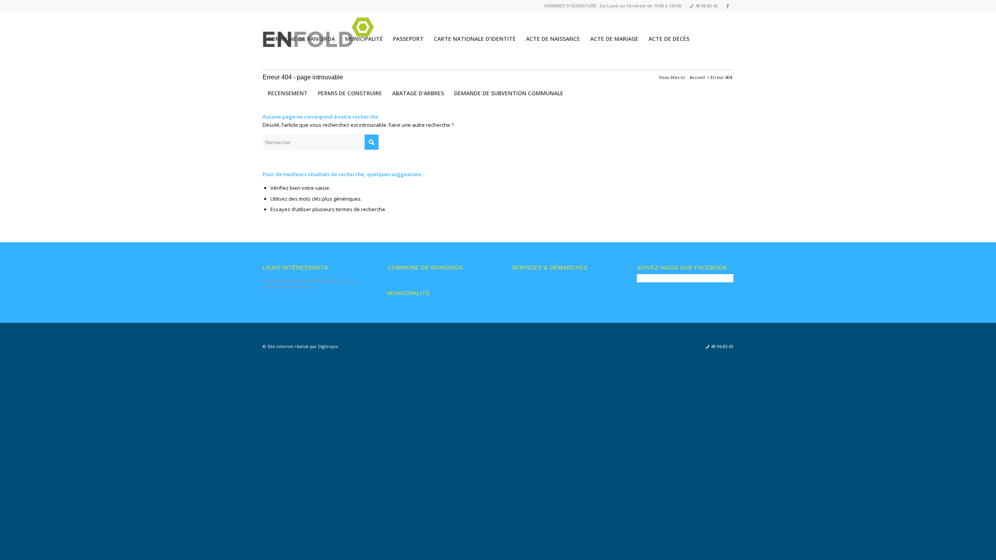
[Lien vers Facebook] (727, 6)
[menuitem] (701, 6)
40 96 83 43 (703, 6)
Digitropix (328, 346)
